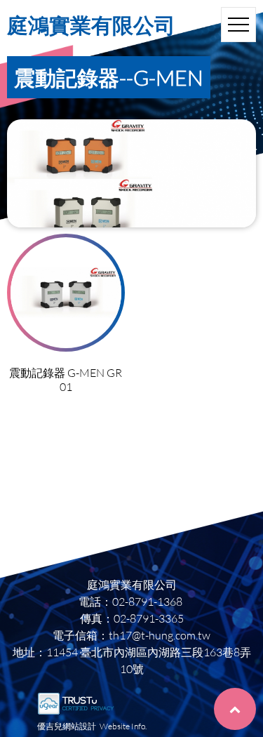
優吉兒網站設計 (66, 726)
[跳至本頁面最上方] (235, 709)
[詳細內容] (66, 292)
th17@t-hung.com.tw (159, 635)
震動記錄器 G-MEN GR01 (65, 379)
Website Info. (123, 726)
